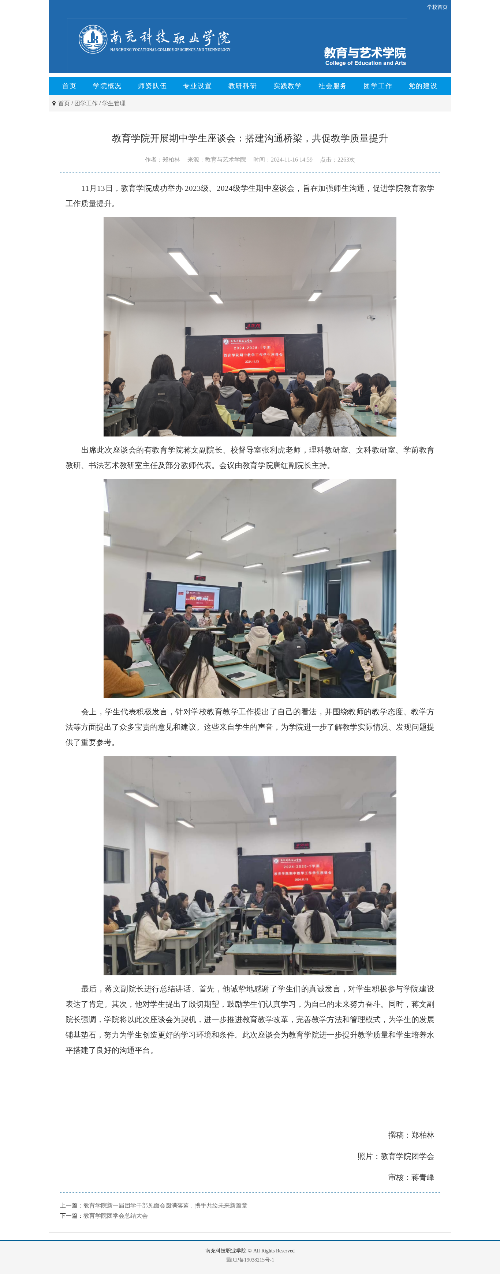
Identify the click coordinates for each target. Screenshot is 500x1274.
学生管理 (114, 103)
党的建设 (422, 86)
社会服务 (332, 86)
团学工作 (377, 86)
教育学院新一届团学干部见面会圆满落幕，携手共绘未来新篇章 (165, 1205)
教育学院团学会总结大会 (115, 1216)
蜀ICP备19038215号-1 (250, 1260)
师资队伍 (152, 86)
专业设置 (197, 86)
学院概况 (107, 86)
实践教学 (287, 86)
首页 (69, 86)
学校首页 (437, 7)
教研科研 (242, 86)
